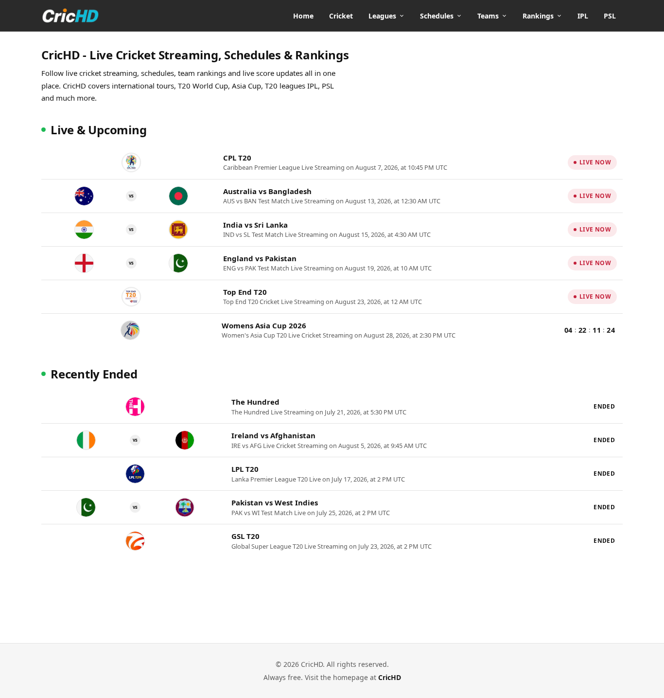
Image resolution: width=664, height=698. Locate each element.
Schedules (437, 15)
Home (303, 15)
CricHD (389, 677)
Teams (488, 15)
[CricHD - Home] (70, 15)
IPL (582, 15)
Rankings (538, 15)
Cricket (341, 15)
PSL (610, 15)
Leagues (382, 15)
